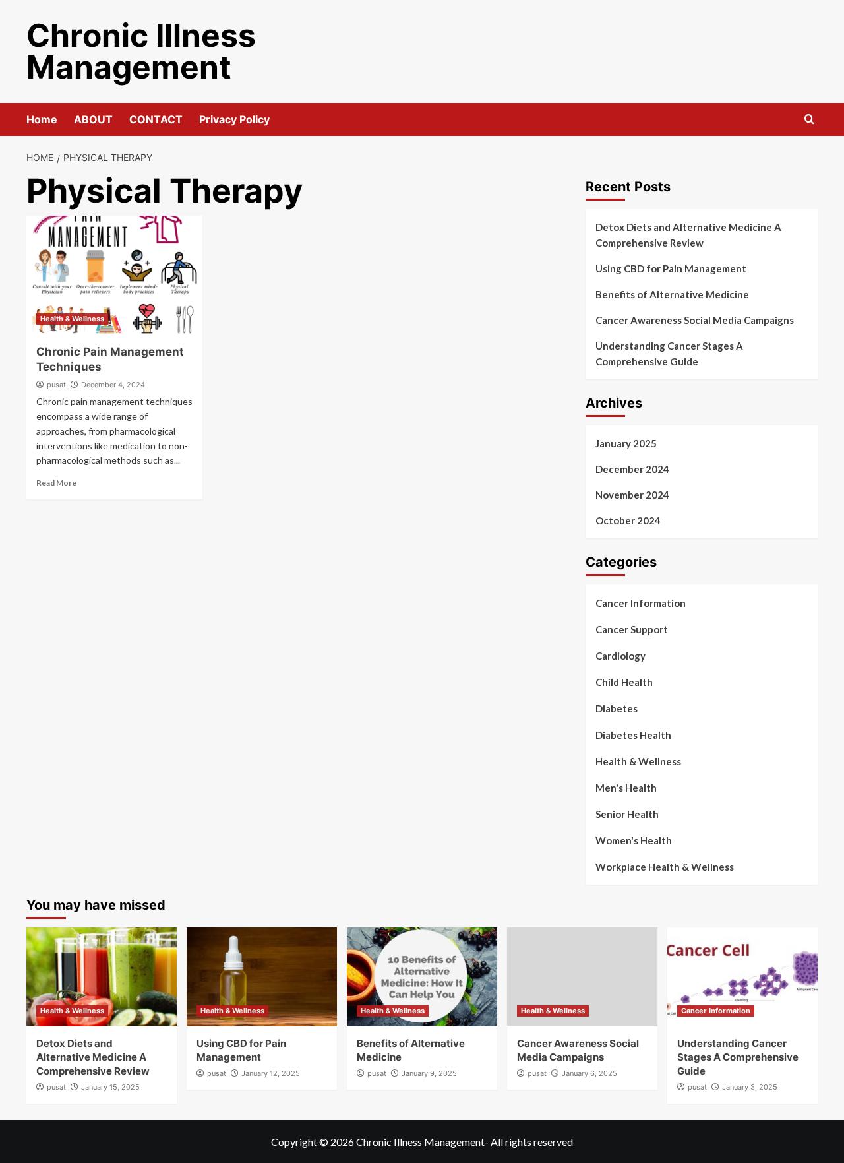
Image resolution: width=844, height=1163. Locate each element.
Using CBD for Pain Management (670, 268)
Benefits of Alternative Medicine (672, 294)
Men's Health (626, 788)
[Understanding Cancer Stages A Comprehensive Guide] (742, 976)
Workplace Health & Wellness (664, 867)
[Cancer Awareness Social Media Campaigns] (582, 976)
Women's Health (633, 840)
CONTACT (156, 119)
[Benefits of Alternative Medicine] (422, 976)
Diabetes (616, 708)
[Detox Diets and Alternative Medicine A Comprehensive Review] (101, 976)
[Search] (809, 119)
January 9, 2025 (429, 1073)
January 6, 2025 (589, 1073)
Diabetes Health (633, 735)
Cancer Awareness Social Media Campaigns (694, 320)
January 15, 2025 (110, 1087)
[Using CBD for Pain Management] (262, 976)
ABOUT (93, 119)
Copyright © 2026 (313, 1141)
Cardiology (620, 656)
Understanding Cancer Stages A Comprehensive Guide (669, 353)
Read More (56, 482)
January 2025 (626, 443)
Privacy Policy (234, 119)
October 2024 (628, 520)
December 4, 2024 (113, 384)
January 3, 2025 (749, 1087)
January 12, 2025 (270, 1073)
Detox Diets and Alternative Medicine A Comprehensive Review (688, 235)
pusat (56, 384)
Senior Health (627, 814)
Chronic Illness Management (141, 51)
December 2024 (632, 469)
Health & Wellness (72, 318)
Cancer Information (640, 603)
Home (41, 119)
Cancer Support (631, 629)
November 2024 (632, 495)
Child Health (624, 682)
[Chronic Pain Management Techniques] (114, 275)
